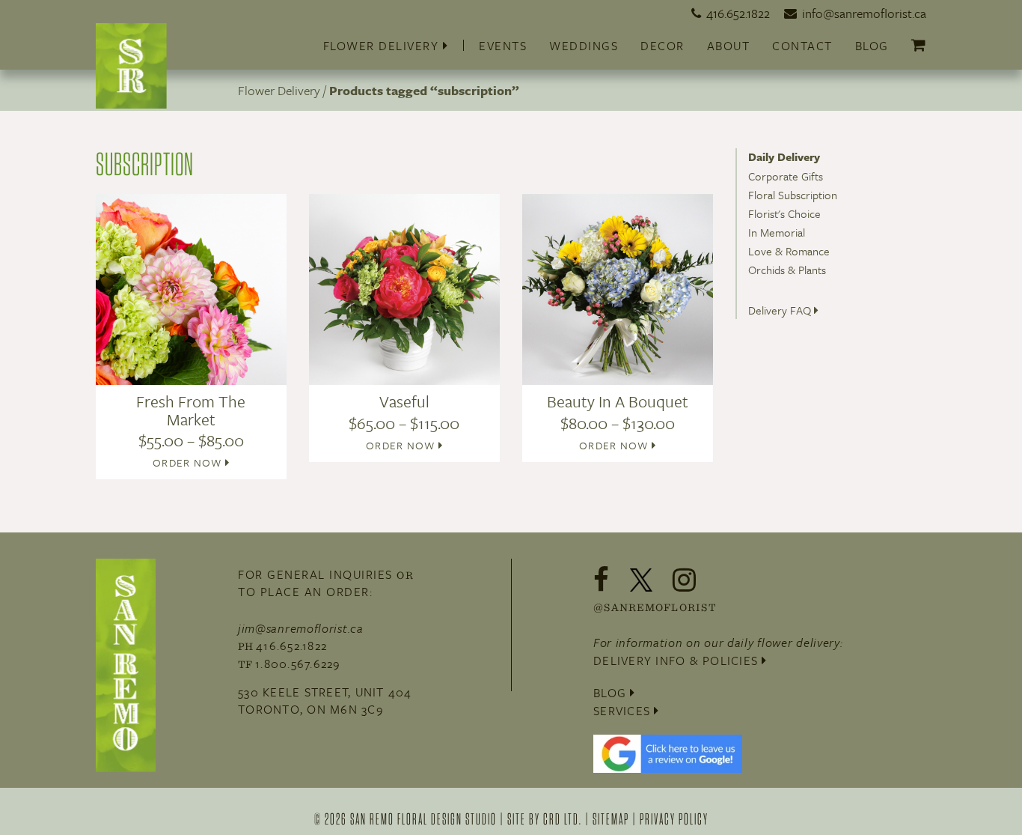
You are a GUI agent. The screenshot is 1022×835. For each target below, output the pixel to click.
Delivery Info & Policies (677, 660)
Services (623, 711)
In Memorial (776, 232)
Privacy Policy (674, 818)
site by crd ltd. (544, 818)
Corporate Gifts (785, 176)
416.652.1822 (738, 13)
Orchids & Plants (787, 269)
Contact (802, 46)
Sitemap (611, 818)
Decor (662, 46)
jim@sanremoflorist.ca (301, 628)
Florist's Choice (784, 213)
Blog (872, 46)
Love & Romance (789, 251)
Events (503, 46)
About (728, 46)
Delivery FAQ (781, 310)
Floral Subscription (792, 194)
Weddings (583, 46)
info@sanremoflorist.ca (864, 13)
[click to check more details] (131, 65)
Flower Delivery (383, 46)
